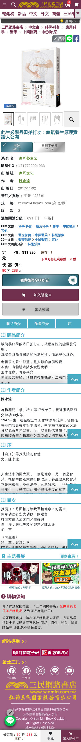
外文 (45, 13)
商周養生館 (28, 158)
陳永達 (24, 180)
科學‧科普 (52, 27)
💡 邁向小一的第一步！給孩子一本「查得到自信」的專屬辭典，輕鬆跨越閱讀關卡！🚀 (67, 21)
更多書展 (68, 556)
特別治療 (50, 31)
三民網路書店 (12, 27)
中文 (33, 13)
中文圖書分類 (13, 244)
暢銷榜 (8, 13)
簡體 (56, 13)
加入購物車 (71, 738)
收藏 (50, 738)
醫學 (13, 31)
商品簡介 (13, 323)
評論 (61, 38)
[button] (77, 576)
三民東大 (72, 13)
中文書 (34, 27)
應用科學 (42, 226)
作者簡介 (41, 323)
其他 (4, 230)
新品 (22, 13)
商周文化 (26, 173)
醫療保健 (24, 235)
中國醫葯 (30, 31)
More (74, 379)
